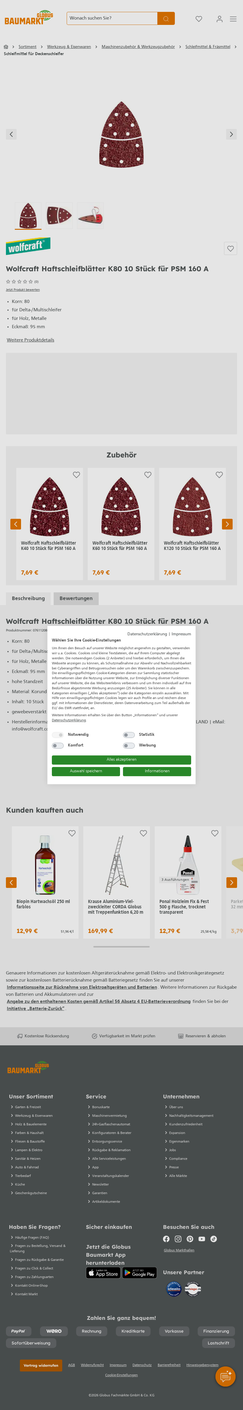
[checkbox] (58, 735)
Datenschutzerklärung (147, 634)
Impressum (181, 634)
